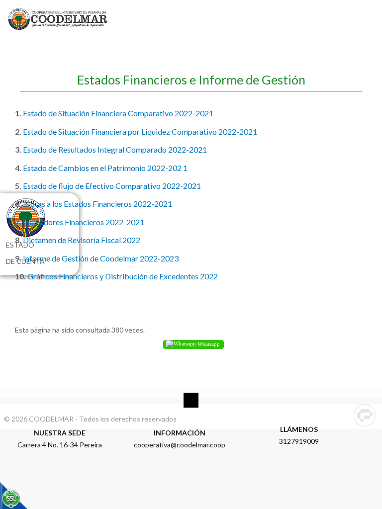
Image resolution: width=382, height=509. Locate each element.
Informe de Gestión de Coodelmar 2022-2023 (101, 258)
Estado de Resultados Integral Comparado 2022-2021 (115, 149)
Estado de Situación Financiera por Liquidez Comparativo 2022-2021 (140, 131)
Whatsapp (208, 344)
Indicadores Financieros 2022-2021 (83, 222)
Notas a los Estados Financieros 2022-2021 (97, 203)
